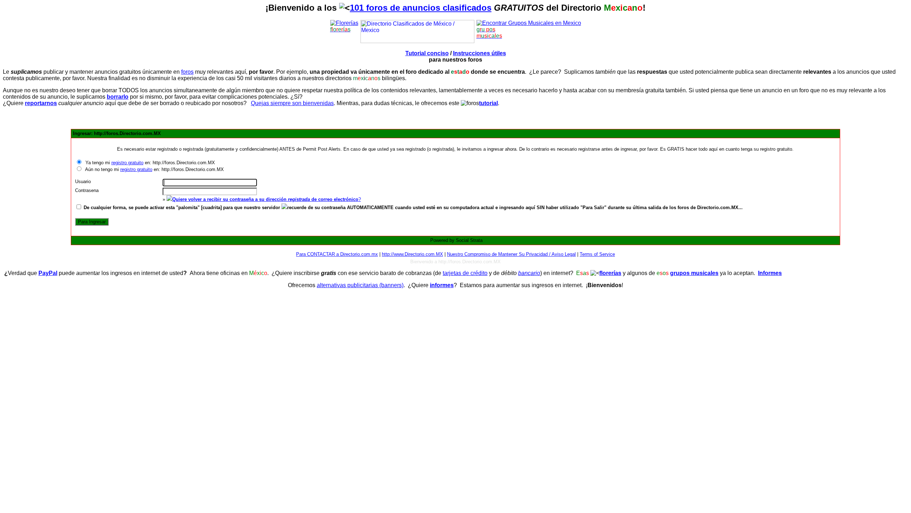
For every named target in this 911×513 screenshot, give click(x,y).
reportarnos (41, 103)
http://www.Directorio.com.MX (412, 254)
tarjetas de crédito (465, 273)
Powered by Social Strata (456, 240)
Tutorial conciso (427, 53)
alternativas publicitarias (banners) (360, 285)
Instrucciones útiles (479, 53)
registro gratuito (127, 162)
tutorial (488, 103)
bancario (529, 273)
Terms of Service (597, 254)
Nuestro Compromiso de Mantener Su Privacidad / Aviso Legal (511, 254)
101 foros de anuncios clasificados (420, 7)
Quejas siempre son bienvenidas (292, 103)
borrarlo (117, 97)
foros (187, 72)
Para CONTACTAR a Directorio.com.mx (337, 254)
